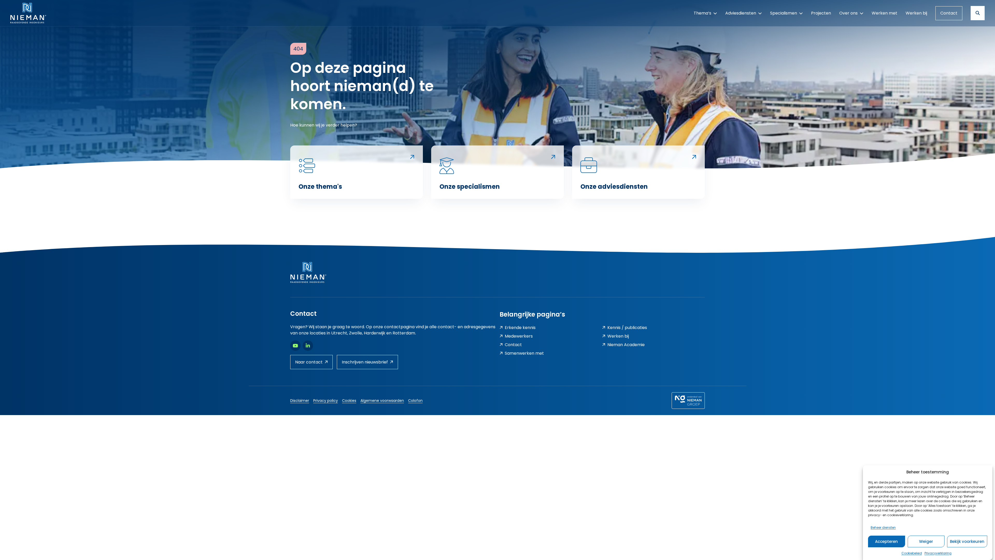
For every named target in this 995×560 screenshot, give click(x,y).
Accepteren (886, 541)
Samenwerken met (524, 353)
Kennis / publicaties (627, 327)
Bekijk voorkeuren (967, 541)
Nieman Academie (626, 344)
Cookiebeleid (911, 553)
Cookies (349, 400)
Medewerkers (519, 336)
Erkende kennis (520, 327)
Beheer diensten (883, 527)
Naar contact (309, 362)
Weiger (926, 541)
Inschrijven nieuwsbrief (365, 362)
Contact (948, 13)
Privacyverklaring (938, 553)
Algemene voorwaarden (382, 400)
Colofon (415, 400)
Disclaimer (299, 400)
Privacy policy (325, 400)
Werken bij (618, 336)
